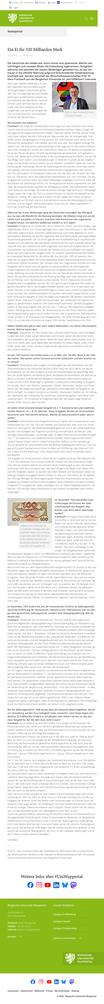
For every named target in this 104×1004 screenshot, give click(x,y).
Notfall (53, 2)
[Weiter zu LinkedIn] (56, 885)
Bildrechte (39, 990)
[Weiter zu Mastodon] (74, 885)
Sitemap (75, 990)
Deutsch (82, 2)
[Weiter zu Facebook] (30, 885)
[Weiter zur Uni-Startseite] (25, 18)
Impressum (13, 990)
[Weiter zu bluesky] (65, 885)
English (16, 8)
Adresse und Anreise (64, 938)
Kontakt (12, 936)
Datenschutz (27, 990)
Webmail (42, 2)
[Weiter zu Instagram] (39, 885)
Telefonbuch (28, 2)
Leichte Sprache (67, 2)
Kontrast (15, 2)
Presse (49, 990)
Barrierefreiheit (62, 990)
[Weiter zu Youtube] (48, 885)
